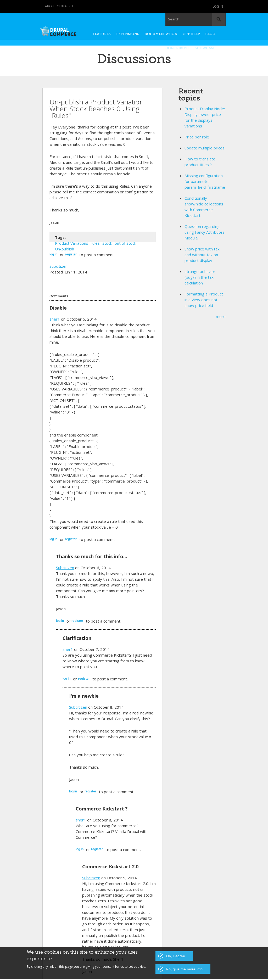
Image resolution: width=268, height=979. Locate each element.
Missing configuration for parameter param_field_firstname (205, 181)
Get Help (191, 34)
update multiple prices (205, 147)
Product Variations (71, 243)
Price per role (197, 136)
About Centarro (59, 6)
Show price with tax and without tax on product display (202, 254)
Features (102, 34)
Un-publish (64, 248)
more (221, 316)
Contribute (177, 48)
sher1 (54, 319)
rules (95, 243)
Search (173, 19)
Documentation (160, 34)
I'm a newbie (84, 696)
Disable (58, 308)
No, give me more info (184, 969)
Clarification (77, 638)
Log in (218, 6)
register (71, 254)
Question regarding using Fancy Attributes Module (205, 232)
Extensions (127, 34)
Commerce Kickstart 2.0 (110, 866)
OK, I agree (175, 956)
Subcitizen (58, 266)
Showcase (205, 48)
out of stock (125, 243)
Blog (210, 34)
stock (107, 243)
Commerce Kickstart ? (102, 808)
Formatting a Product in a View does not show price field (204, 299)
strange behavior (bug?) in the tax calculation (200, 277)
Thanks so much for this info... (91, 556)
